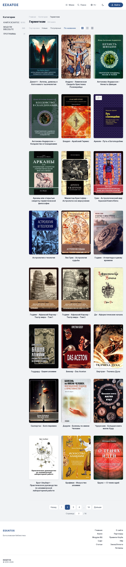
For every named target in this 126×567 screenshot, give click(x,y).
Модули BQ (97, 537)
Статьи (99, 544)
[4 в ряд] (87, 28)
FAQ (121, 541)
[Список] (92, 28)
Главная (32, 17)
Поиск (83, 5)
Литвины (119, 548)
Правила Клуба (116, 537)
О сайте (119, 530)
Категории (43, 17)
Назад (53, 507)
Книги (99, 534)
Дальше (97, 507)
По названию (70, 28)
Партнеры (118, 534)
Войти (117, 5)
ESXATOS (9, 530)
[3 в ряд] (82, 28)
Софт (100, 541)
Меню (71, 5)
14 (89, 507)
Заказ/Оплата (116, 544)
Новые (44, 28)
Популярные (55, 28)
